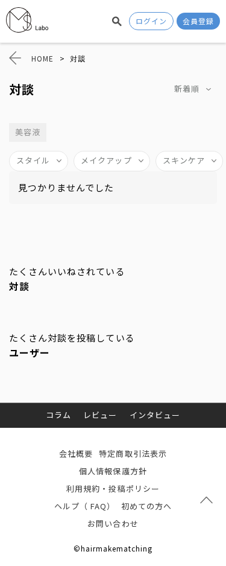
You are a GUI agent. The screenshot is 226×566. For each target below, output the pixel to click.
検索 (117, 21)
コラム (58, 415)
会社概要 (76, 453)
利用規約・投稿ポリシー (113, 488)
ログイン (151, 21)
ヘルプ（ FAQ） (84, 506)
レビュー (100, 415)
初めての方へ (146, 506)
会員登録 (198, 21)
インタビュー (155, 415)
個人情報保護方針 (112, 471)
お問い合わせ (112, 523)
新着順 (186, 88)
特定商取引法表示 (132, 453)
